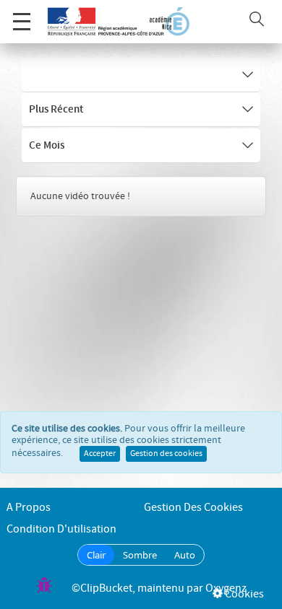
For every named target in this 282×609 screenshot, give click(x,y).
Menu (21, 21)
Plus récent (56, 109)
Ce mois (46, 146)
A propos (29, 507)
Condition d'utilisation (61, 529)
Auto (184, 554)
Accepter (100, 454)
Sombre (140, 554)
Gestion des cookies (166, 454)
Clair (96, 554)
